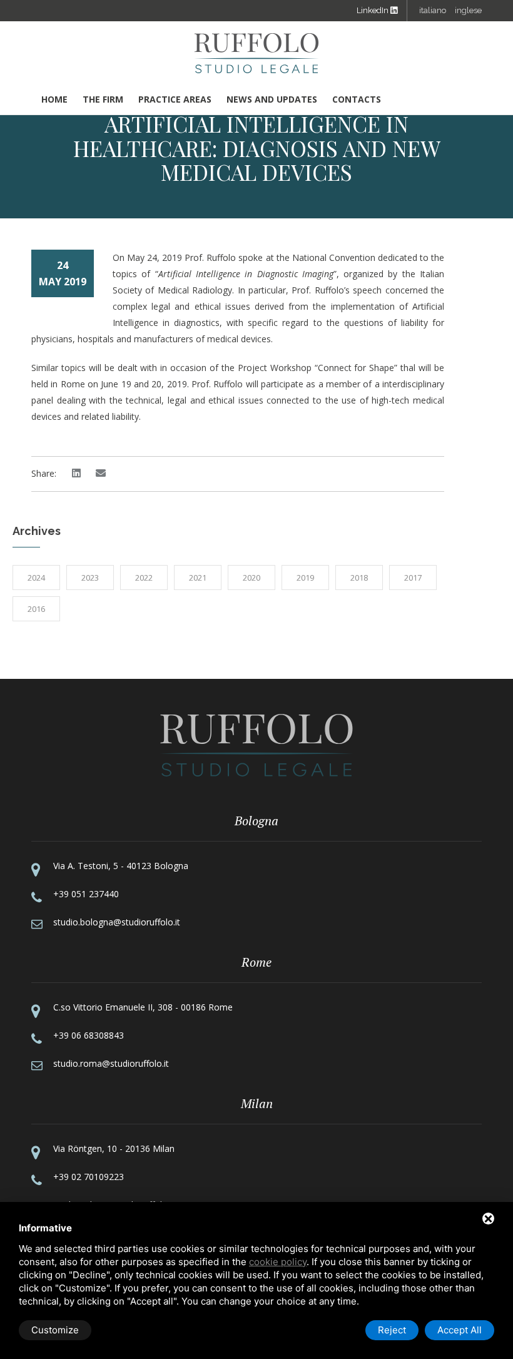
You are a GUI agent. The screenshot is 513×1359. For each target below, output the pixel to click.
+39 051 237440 (86, 894)
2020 (251, 577)
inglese (468, 10)
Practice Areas (174, 99)
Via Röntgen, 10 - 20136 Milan (114, 1148)
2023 (90, 577)
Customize (55, 1330)
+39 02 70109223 (88, 1177)
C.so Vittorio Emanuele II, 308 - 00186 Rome (143, 1007)
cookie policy (278, 1262)
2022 (144, 577)
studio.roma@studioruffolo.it (111, 1063)
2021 (197, 577)
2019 (305, 577)
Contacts (356, 99)
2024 (36, 577)
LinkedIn (373, 10)
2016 (36, 608)
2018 (359, 577)
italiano (432, 10)
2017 (413, 577)
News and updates (271, 99)
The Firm (103, 99)
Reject (392, 1330)
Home (54, 99)
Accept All (459, 1330)
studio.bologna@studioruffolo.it (116, 922)
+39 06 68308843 (88, 1035)
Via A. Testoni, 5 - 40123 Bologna (120, 866)
